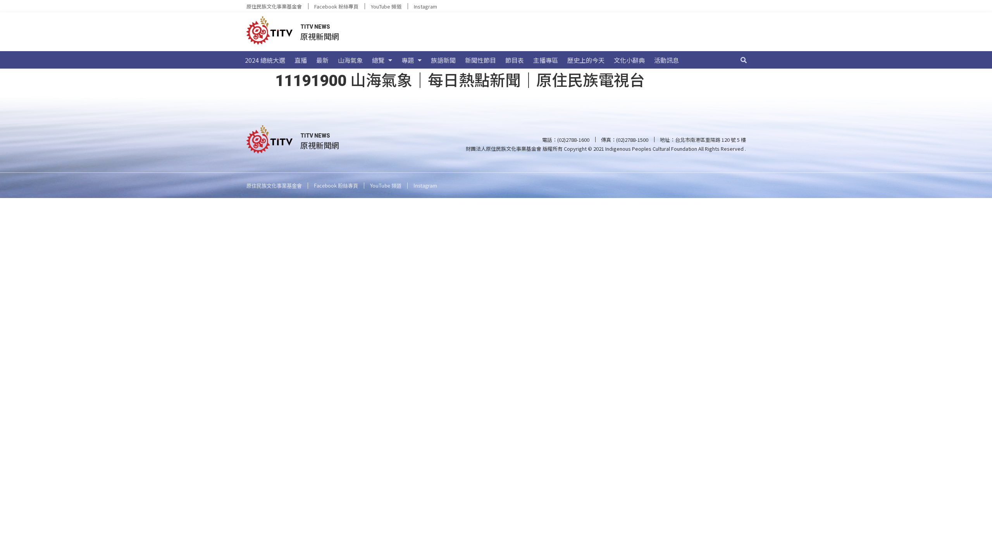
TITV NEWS (315, 27)
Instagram (425, 6)
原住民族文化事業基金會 (274, 6)
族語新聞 (443, 60)
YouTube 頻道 (386, 6)
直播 (300, 60)
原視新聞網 (319, 36)
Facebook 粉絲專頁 (336, 6)
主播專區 (545, 60)
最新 (322, 60)
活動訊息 (666, 60)
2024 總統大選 (265, 60)
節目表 (514, 60)
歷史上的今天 (585, 60)
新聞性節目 (480, 60)
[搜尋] (743, 60)
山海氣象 (350, 60)
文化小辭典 (629, 60)
